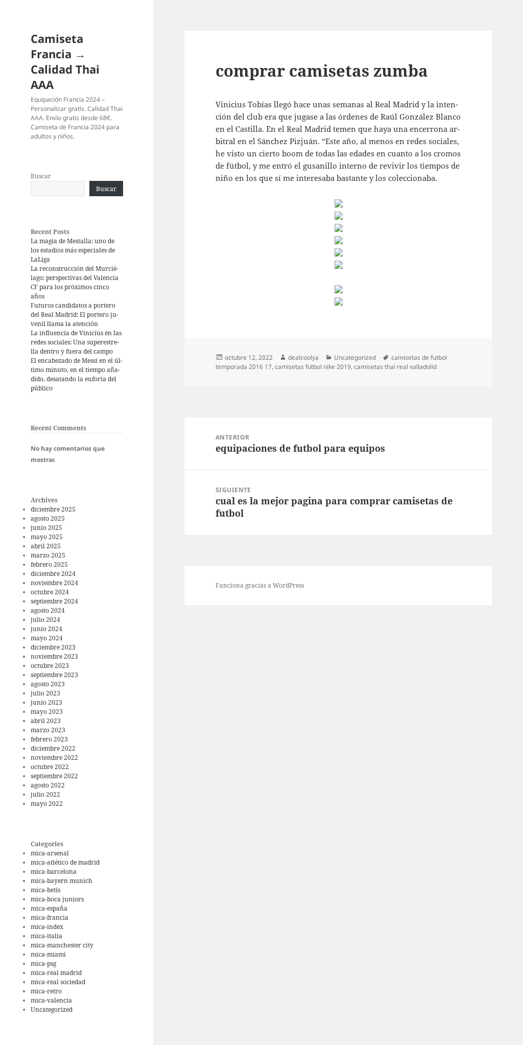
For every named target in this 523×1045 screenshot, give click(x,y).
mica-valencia (51, 1000)
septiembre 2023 (54, 674)
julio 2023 (45, 693)
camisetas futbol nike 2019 (313, 366)
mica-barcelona (54, 871)
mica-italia (46, 936)
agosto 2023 (48, 684)
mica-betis (45, 890)
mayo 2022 (47, 803)
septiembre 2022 (54, 776)
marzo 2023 (48, 730)
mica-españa (49, 908)
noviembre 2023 (54, 656)
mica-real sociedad (58, 982)
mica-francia (49, 917)
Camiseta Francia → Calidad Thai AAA (65, 61)
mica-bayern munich (61, 880)
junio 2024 (46, 628)
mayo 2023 (47, 711)
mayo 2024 (47, 638)
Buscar (41, 176)
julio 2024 (45, 619)
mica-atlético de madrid (65, 862)
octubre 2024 (50, 592)
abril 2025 (46, 546)
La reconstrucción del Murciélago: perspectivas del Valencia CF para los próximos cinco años (74, 282)
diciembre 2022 (53, 748)
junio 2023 (46, 702)
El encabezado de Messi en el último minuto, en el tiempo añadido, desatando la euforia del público (77, 374)
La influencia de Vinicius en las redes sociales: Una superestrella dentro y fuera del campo (76, 342)
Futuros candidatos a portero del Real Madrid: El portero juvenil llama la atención (74, 314)
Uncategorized (52, 1009)
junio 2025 (46, 527)
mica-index (47, 926)
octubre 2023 (50, 665)
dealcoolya (303, 357)
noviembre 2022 (54, 757)
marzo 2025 (48, 555)
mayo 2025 (47, 536)
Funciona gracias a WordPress (260, 585)
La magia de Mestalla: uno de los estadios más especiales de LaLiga (73, 250)
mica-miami (48, 954)
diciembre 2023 (53, 647)
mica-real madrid (56, 972)
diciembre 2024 (53, 573)
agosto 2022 (48, 785)
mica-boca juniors (57, 899)
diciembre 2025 (53, 509)
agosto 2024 (48, 610)
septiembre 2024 (54, 601)
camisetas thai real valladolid (395, 366)
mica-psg (43, 963)
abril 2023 (46, 720)
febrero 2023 (49, 739)
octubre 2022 (50, 766)
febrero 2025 (49, 564)
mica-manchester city (62, 945)
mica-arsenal (50, 853)
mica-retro (46, 991)
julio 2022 (45, 794)
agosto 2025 (48, 518)
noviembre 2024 (54, 582)
